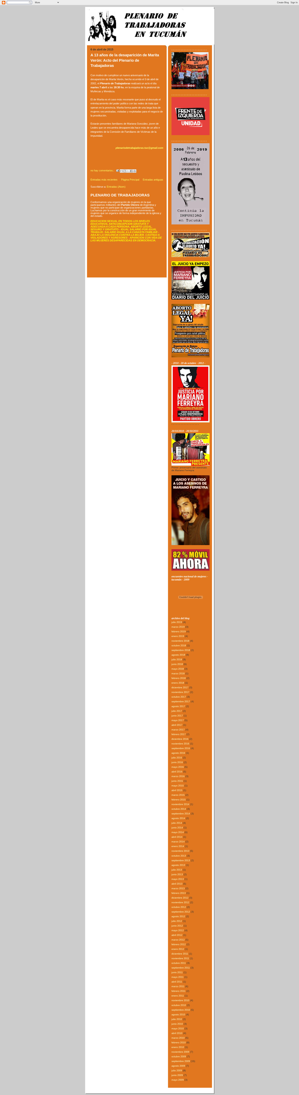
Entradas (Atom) (116, 186)
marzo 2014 (178, 841)
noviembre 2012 (180, 902)
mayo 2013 (177, 879)
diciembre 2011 (179, 953)
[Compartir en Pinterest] (134, 171)
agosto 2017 (178, 706)
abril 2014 (176, 837)
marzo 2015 (178, 795)
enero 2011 (177, 995)
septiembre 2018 (180, 650)
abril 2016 (176, 771)
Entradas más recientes (103, 179)
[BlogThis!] (124, 171)
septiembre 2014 (180, 813)
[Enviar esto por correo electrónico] (121, 171)
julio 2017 (176, 711)
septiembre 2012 (180, 911)
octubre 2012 (178, 907)
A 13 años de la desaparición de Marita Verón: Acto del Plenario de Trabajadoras (124, 60)
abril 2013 (176, 883)
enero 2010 (177, 1047)
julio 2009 (176, 1070)
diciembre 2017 (179, 687)
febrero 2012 (178, 944)
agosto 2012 (178, 916)
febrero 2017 (178, 734)
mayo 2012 (177, 930)
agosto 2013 (178, 865)
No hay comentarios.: (102, 170)
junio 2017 (177, 715)
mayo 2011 (177, 977)
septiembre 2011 (180, 967)
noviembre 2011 (180, 958)
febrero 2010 (178, 1042)
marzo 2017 (178, 729)
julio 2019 (176, 622)
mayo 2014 (177, 832)
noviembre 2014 (180, 804)
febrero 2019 (178, 631)
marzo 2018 (178, 673)
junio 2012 (177, 925)
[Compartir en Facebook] (131, 171)
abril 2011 (176, 981)
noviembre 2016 (180, 743)
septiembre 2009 (180, 1061)
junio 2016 (177, 762)
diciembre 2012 (179, 897)
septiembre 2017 (180, 701)
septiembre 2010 (180, 1009)
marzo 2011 (177, 986)
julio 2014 (176, 823)
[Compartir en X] (128, 171)
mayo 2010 (177, 1028)
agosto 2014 (178, 818)
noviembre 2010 (180, 1000)
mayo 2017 (177, 720)
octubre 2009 (178, 1056)
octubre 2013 (178, 855)
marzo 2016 (178, 776)
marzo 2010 (178, 1037)
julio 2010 (176, 1019)
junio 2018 (177, 664)
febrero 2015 (178, 799)
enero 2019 (177, 636)
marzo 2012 (178, 939)
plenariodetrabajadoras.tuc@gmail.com (139, 148)
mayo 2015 (177, 785)
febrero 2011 (178, 991)
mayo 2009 (177, 1079)
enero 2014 (177, 846)
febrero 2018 (178, 678)
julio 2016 (176, 757)
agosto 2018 (178, 654)
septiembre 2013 (180, 860)
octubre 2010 (178, 1005)
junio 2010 (177, 1023)
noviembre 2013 (180, 850)
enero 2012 (177, 949)
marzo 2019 (178, 626)
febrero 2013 (178, 893)
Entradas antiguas (153, 179)
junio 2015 (177, 781)
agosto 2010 (178, 1014)
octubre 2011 (178, 963)
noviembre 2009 (180, 1051)
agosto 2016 (178, 753)
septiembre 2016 (180, 748)
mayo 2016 (177, 767)
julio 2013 (176, 869)
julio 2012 (176, 921)
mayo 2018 (177, 668)
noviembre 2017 (180, 692)
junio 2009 (177, 1075)
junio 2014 (177, 827)
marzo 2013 (178, 888)
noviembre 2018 (180, 640)
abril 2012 (176, 935)
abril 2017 (176, 725)
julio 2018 (176, 659)
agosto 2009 (178, 1065)
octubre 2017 (178, 696)
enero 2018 (177, 682)
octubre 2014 (178, 809)
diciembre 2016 (179, 739)
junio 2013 (177, 874)
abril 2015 (176, 790)
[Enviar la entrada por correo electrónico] (117, 170)
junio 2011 (177, 972)
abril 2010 (176, 1033)
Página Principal (130, 179)
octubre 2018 (178, 645)
